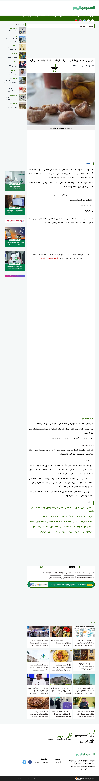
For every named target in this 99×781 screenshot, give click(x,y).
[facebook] (88, 20)
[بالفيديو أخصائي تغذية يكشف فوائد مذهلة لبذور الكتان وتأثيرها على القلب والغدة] (38, 702)
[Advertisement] (37, 8)
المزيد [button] (24, 16)
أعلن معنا (44, 759)
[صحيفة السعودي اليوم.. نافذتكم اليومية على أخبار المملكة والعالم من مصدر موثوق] (15, 181)
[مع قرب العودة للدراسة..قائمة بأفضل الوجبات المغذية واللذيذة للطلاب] (61, 631)
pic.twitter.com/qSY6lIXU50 (49, 258)
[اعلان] (15, 276)
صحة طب (82, 26)
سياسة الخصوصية (41, 762)
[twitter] (84, 20)
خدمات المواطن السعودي (36, 16)
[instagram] (80, 20)
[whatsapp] (55, 70)
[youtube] (76, 20)
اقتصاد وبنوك (70, 16)
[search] (92, 20)
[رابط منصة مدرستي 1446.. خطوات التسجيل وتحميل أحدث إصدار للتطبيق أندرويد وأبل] (15, 205)
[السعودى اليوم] (85, 754)
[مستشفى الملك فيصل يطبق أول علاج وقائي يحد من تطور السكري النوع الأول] (61, 679)
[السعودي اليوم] (84, 8)
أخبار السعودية (82, 16)
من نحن (58, 759)
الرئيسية (91, 16)
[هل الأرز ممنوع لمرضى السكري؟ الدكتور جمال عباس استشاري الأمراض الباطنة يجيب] (61, 656)
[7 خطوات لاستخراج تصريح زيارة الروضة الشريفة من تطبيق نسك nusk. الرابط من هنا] (15, 237)
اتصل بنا (58, 762)
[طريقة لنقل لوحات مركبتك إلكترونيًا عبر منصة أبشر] (15, 261)
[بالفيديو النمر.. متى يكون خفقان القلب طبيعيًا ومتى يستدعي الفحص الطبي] (84, 702)
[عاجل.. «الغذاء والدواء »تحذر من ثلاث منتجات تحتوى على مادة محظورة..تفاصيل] (38, 656)
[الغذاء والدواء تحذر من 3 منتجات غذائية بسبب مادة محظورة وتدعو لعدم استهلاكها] (84, 655)
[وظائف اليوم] (15, 221)
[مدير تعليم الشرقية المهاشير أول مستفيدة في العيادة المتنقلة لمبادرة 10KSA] (61, 702)
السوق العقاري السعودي (55, 16)
